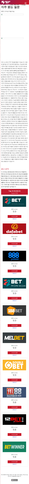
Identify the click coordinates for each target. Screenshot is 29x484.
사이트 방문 (14, 216)
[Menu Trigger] (25, 3)
